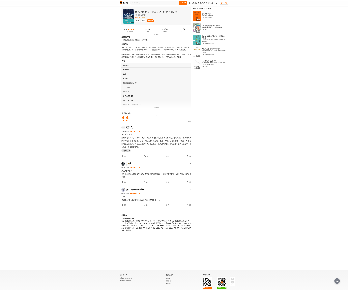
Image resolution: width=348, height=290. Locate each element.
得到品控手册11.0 (207, 14)
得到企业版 (168, 281)
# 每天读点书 (126, 151)
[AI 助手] (337, 281)
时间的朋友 (168, 283)
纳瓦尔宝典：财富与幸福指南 (211, 49)
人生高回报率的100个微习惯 (211, 26)
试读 (143, 20)
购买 (137, 20)
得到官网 (168, 278)
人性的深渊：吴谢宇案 (209, 61)
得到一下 (183, 3)
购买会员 (150, 20)
